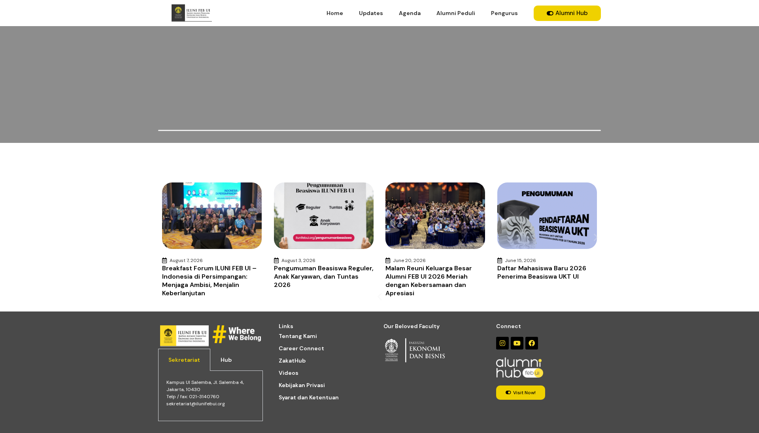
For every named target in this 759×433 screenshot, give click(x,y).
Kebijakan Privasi (302, 385)
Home (335, 13)
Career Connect (301, 348)
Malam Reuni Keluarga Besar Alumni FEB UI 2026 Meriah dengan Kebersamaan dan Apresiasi (428, 280)
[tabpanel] (210, 396)
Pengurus (504, 13)
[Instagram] (502, 343)
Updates (371, 13)
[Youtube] (517, 343)
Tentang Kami (298, 336)
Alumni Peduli (455, 13)
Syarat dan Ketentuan (309, 397)
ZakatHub (292, 360)
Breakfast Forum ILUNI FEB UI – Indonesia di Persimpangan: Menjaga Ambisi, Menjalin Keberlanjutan (209, 280)
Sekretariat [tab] (184, 359)
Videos (288, 372)
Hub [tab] (226, 359)
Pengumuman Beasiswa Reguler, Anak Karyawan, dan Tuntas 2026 (324, 276)
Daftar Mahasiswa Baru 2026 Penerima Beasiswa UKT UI (541, 272)
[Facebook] (531, 343)
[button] (380, 297)
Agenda (410, 13)
